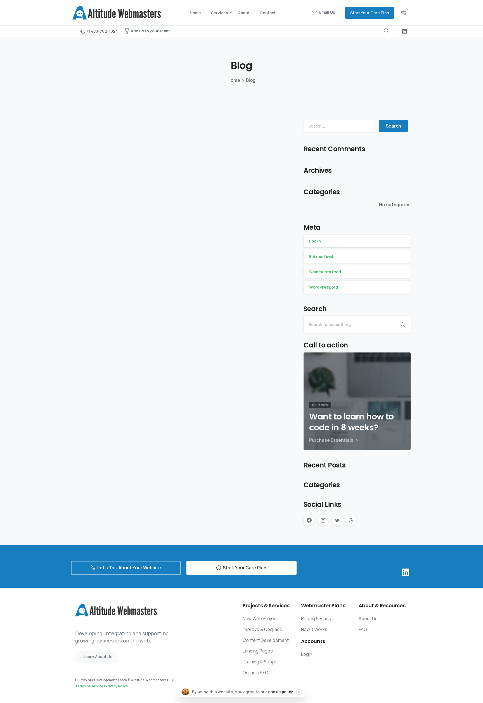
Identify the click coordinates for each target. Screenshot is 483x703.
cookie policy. (281, 691)
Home (234, 80)
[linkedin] (404, 31)
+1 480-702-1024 (102, 31)
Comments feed (325, 271)
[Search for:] (339, 126)
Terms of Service (89, 686)
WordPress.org (323, 287)
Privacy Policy (116, 686)
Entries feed (321, 256)
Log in (315, 241)
